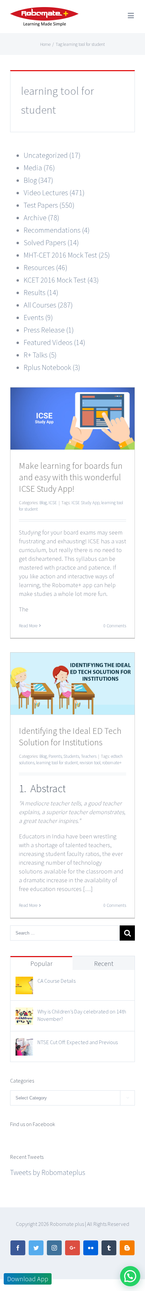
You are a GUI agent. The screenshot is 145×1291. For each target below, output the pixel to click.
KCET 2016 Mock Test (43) (61, 280)
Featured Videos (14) (54, 342)
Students (71, 756)
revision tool (90, 763)
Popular (41, 963)
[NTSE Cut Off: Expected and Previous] (24, 1044)
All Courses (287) (48, 305)
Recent (103, 963)
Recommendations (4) (57, 230)
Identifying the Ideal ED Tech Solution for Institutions (70, 736)
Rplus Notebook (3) (52, 367)
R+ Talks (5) (40, 355)
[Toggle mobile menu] (131, 15)
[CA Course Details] (24, 982)
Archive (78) (41, 217)
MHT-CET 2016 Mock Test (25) (67, 255)
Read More (28, 626)
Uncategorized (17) (52, 155)
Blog (43, 503)
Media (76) (39, 167)
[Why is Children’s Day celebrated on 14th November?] (24, 1013)
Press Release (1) (49, 330)
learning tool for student (57, 763)
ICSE (53, 503)
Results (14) (41, 292)
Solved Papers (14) (51, 242)
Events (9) (38, 317)
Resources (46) (45, 267)
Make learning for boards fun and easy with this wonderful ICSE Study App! (70, 477)
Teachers (88, 756)
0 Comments (115, 626)
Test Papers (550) (49, 205)
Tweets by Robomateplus (47, 1172)
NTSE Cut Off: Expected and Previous (77, 1042)
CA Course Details (56, 980)
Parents (55, 756)
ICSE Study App (85, 503)
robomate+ (112, 763)
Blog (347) (38, 180)
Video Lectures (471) (54, 192)
